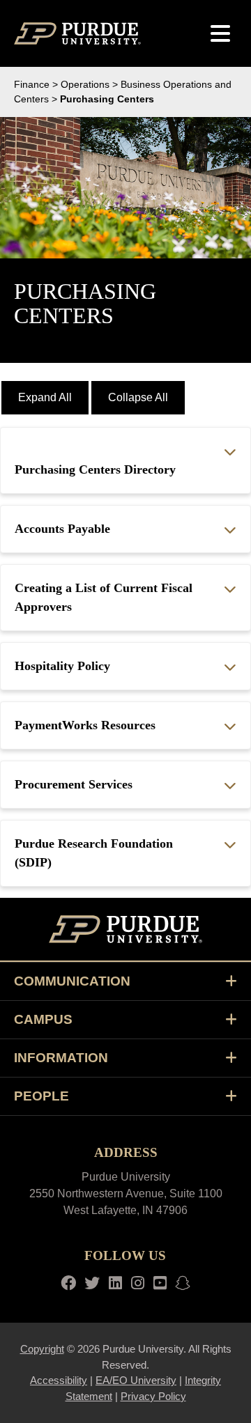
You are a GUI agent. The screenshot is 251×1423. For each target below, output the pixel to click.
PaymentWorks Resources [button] (85, 725)
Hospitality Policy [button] (62, 666)
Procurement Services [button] (73, 784)
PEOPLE (41, 1096)
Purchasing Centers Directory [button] (95, 469)
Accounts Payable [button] (62, 529)
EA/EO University (136, 1380)
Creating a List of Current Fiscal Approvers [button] (103, 597)
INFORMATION (61, 1057)
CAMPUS (43, 1019)
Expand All (45, 397)
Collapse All (138, 397)
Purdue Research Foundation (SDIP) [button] (94, 853)
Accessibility (58, 1380)
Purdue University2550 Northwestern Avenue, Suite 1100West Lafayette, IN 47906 (125, 1193)
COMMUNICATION (72, 981)
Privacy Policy (153, 1396)
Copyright (42, 1349)
